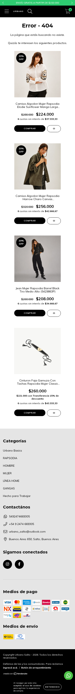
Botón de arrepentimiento (36, 667)
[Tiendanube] (15, 674)
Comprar (30, 128)
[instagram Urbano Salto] (7, 564)
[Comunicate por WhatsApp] (68, 675)
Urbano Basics (12, 450)
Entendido (52, 687)
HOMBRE (9, 465)
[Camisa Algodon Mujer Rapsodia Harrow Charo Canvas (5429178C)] (54, 220)
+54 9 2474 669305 (21, 524)
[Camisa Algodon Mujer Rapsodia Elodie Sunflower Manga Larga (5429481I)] (54, 128)
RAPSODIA (10, 458)
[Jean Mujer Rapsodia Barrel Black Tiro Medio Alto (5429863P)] (54, 313)
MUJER (7, 473)
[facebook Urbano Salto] (19, 564)
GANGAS (9, 488)
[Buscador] (30, 11)
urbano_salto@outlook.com (27, 531)
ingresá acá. (10, 667)
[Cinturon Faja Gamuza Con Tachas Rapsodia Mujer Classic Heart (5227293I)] (54, 413)
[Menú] (6, 11)
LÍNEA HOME (11, 481)
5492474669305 (19, 516)
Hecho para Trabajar (17, 496)
